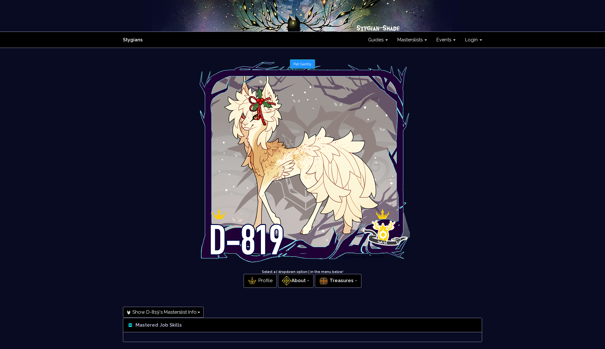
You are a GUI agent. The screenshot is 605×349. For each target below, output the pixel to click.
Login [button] (472, 40)
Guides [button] (376, 40)
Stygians (133, 40)
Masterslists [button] (410, 40)
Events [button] (444, 40)
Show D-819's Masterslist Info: (164, 312)
